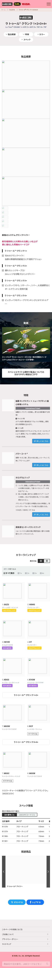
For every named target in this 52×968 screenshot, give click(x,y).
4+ (43, 573)
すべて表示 (10, 573)
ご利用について (8, 934)
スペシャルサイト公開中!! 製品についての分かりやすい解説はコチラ (26, 373)
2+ (28, 573)
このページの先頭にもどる (12, 929)
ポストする (18, 902)
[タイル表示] (41, 561)
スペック (27, 39)
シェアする (36, 902)
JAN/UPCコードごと (27, 814)
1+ (21, 573)
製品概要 (12, 34)
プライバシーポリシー (10, 939)
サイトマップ (6, 944)
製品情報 (12, 10)
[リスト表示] (47, 561)
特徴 (27, 34)
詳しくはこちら (42, 441)
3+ (36, 573)
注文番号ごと (9, 814)
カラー (42, 34)
